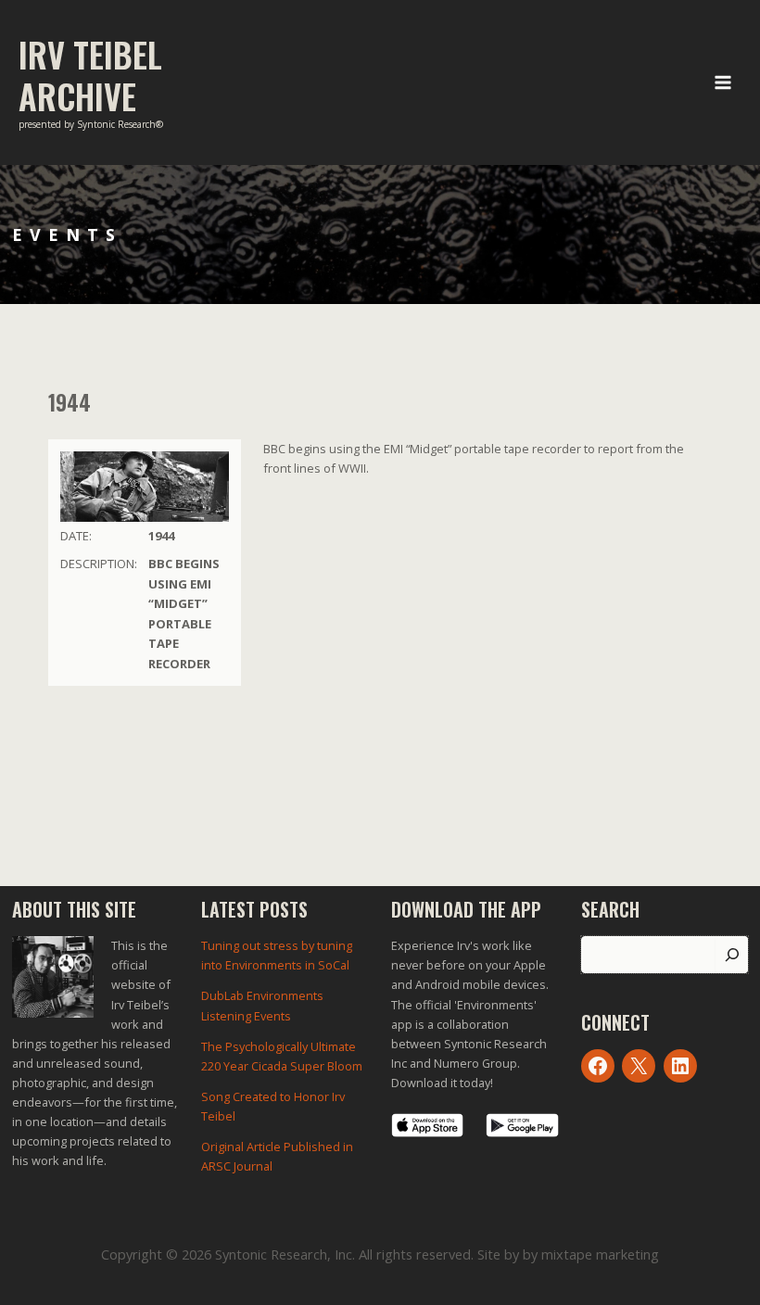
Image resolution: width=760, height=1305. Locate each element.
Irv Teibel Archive (90, 75)
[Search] (732, 954)
